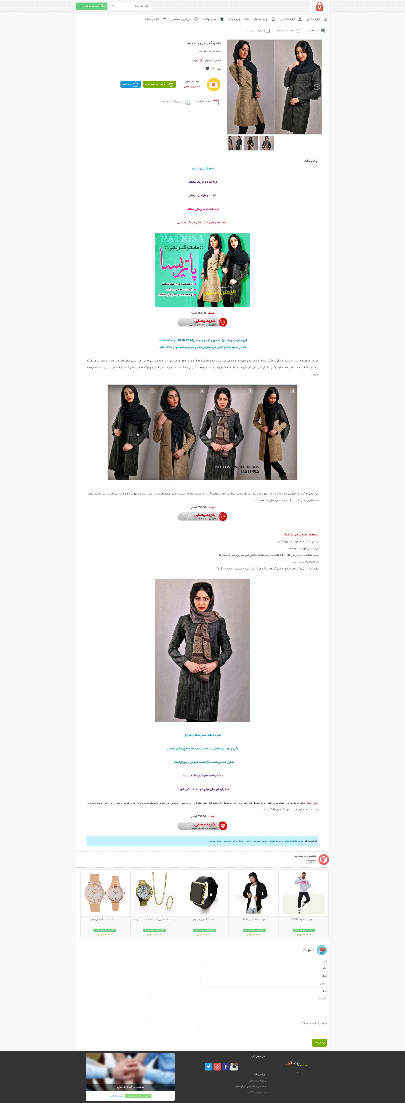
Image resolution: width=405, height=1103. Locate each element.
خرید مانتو (275, 841)
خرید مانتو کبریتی (294, 841)
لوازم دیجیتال (260, 19)
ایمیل (324, 976)
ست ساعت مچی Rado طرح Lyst (105, 920)
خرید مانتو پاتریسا (234, 841)
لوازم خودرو (234, 19)
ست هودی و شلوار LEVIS (304, 920)
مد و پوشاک (209, 19)
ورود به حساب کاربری (138, 1096)
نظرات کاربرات (254, 30)
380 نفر (127, 84)
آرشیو (311, 862)
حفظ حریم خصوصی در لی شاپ (250, 1086)
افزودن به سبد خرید (155, 84)
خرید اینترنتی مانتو (256, 841)
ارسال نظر (319, 1042)
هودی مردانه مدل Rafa (254, 920)
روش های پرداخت (256, 1092)
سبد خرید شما (92, 6)
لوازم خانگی (313, 19)
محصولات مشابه (285, 30)
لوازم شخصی (287, 19)
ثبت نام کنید (115, 1096)
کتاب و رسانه (152, 19)
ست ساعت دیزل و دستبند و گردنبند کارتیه (154, 920)
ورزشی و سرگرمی (181, 19)
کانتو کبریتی (215, 841)
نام (325, 961)
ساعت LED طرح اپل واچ (204, 920)
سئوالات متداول (257, 1081)
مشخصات (312, 30)
